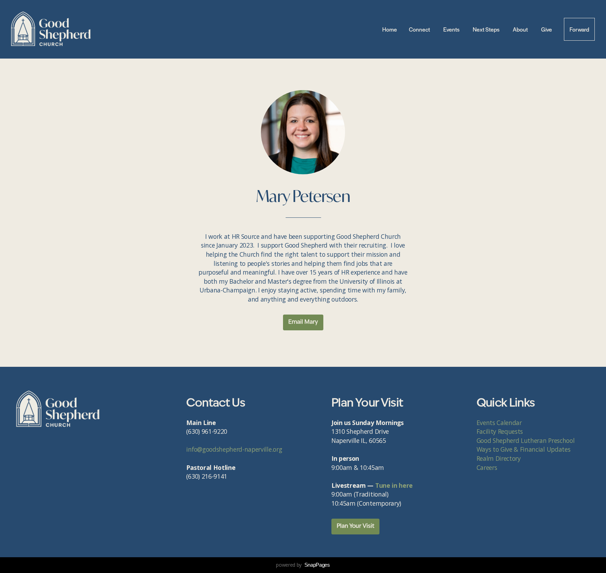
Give (546, 29)
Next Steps (487, 29)
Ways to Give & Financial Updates (524, 449)
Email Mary (303, 322)
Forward (579, 29)
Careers (487, 467)
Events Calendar (500, 422)
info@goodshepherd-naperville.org (234, 449)
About (521, 29)
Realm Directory (499, 458)
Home (389, 29)
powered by (303, 564)
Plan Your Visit (355, 526)
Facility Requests (501, 431)
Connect (420, 29)
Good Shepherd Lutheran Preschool (526, 440)
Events (452, 29)
